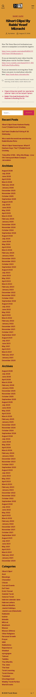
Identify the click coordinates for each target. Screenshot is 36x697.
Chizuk (5, 583)
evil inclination (9, 79)
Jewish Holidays (8, 608)
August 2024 (7, 236)
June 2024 (6, 241)
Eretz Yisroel (7, 591)
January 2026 (8, 188)
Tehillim (5, 659)
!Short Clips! (18, 16)
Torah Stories (7, 673)
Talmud (5, 656)
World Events (7, 685)
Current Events (8, 585)
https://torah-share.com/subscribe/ (17, 74)
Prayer (4, 639)
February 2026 (8, 185)
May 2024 (6, 244)
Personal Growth (9, 636)
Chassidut (6, 580)
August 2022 (7, 304)
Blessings (6, 577)
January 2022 (8, 324)
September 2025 (9, 199)
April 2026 (6, 179)
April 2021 (6, 349)
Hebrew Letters (8, 602)
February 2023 (8, 287)
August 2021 (7, 338)
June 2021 (6, 343)
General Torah (8, 597)
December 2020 (9, 360)
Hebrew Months (8, 605)
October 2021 (7, 332)
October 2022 (7, 298)
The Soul (5, 668)
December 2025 (8, 191)
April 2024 (6, 247)
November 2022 (8, 295)
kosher (5, 617)
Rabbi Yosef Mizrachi (22, 79)
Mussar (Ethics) (8, 631)
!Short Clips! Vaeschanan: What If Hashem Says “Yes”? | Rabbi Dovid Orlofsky (16, 148)
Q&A (4, 642)
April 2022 (6, 315)
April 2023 (6, 281)
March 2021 (7, 352)
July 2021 (6, 341)
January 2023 (8, 290)
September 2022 (9, 301)
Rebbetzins (6, 645)
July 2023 (6, 273)
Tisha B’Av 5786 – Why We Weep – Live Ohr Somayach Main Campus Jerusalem (18, 157)
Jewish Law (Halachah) (11, 611)
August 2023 (7, 270)
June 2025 (6, 208)
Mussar (5, 628)
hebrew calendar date (11, 600)
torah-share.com (25, 81)
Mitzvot (5, 622)
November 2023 (8, 261)
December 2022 (8, 292)
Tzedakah (6, 676)
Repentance (7, 648)
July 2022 (6, 307)
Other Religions (8, 634)
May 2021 (6, 346)
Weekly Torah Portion (11, 682)
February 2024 (8, 253)
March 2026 (7, 182)
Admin (12, 33)
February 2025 (8, 219)
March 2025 (7, 216)
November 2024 (8, 227)
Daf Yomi (5, 588)
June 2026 (6, 176)
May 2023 (6, 278)
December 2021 (8, 326)
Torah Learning (8, 670)
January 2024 (8, 256)
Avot (4, 574)
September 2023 (9, 267)
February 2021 (8, 355)
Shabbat (5, 651)
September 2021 (9, 335)
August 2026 (7, 171)
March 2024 (7, 250)
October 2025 (8, 196)
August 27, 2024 (24, 33)
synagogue (6, 653)
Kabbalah (6, 614)
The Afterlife (7, 662)
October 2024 (8, 230)
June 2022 (6, 309)
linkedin (5, 619)
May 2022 (6, 312)
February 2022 (8, 321)
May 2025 (6, 210)
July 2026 (6, 174)
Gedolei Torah (8, 594)
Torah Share (12, 693)
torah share (15, 81)
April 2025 (6, 213)
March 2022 (7, 318)
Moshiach (6, 625)
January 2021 (7, 358)
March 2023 (7, 284)
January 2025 (8, 222)
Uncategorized (8, 679)
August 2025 (7, 202)
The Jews (6, 665)
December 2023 (8, 258)
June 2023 (6, 275)
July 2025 (6, 205)
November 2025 (8, 193)
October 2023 (8, 264)
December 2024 (8, 225)
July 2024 (6, 239)
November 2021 (8, 329)
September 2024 (9, 233)
